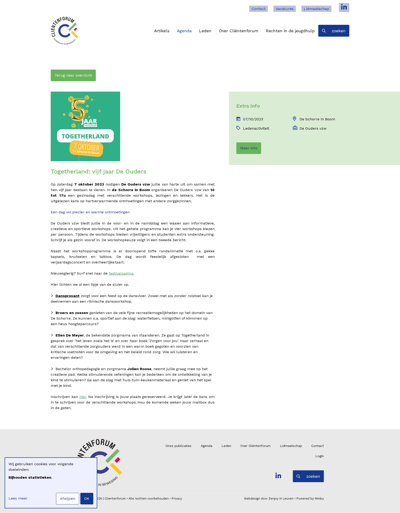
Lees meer (18, 498)
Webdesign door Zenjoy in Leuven (269, 498)
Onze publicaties (178, 446)
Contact (259, 8)
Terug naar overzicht (73, 75)
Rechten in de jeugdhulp (290, 30)
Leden (205, 30)
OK (86, 498)
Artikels (161, 30)
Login (319, 456)
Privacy (177, 498)
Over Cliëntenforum (238, 30)
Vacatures (285, 8)
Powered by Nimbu (310, 498)
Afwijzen (67, 498)
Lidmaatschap (316, 8)
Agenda (184, 30)
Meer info (248, 148)
